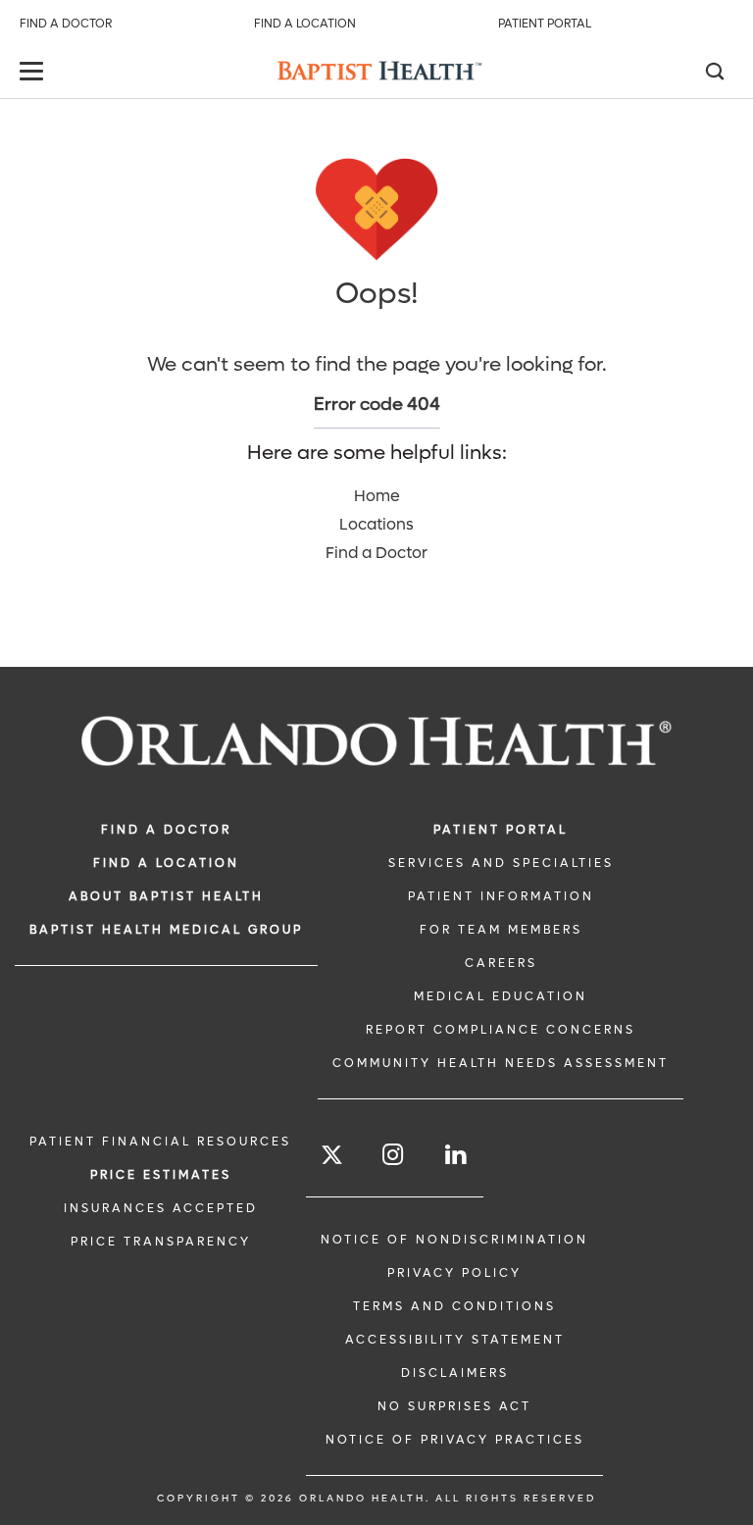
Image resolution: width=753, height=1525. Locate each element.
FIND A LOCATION (166, 863)
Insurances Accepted (161, 1208)
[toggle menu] (34, 73)
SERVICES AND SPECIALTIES (501, 863)
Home (377, 495)
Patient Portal (544, 23)
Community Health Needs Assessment (500, 1063)
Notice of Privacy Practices (455, 1440)
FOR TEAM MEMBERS (501, 930)
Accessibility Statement (455, 1339)
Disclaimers (455, 1373)
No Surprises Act (454, 1406)
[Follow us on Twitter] (332, 1157)
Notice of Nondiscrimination (454, 1239)
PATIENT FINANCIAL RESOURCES (160, 1141)
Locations (376, 524)
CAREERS (501, 963)
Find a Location (305, 23)
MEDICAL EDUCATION (500, 996)
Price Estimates (160, 1175)
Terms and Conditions (454, 1306)
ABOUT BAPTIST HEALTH (166, 896)
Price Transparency (161, 1241)
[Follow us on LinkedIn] (457, 1155)
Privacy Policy (454, 1273)
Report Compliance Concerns (500, 1030)
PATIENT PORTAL (500, 830)
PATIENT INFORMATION (501, 896)
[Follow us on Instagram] (394, 1155)
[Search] (713, 73)
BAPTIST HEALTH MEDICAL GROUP (166, 930)
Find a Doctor (66, 23)
